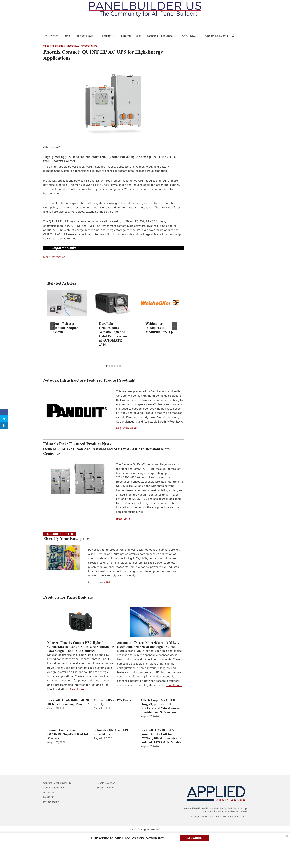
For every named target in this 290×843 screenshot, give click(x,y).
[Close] (287, 836)
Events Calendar (106, 782)
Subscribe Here (105, 787)
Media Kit (48, 796)
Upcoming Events (216, 35)
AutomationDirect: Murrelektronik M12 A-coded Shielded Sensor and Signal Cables (148, 645)
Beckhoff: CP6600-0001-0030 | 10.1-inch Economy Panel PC (68, 702)
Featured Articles (130, 35)
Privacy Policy (51, 801)
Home (66, 35)
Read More (123, 518)
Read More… (78, 689)
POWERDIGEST (190, 35)
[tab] (107, 366)
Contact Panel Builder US (57, 782)
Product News (89, 46)
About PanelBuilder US (55, 787)
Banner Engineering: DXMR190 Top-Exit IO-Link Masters (68, 734)
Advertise (48, 792)
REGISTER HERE (126, 428)
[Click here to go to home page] (50, 35)
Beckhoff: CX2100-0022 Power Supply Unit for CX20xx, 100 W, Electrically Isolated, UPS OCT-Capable (160, 736)
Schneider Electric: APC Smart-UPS (111, 732)
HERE (106, 582)
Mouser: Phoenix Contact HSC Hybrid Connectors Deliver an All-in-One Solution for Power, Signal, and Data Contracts (80, 647)
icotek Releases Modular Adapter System (65, 327)
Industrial (73, 46)
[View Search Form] (233, 36)
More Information (54, 257)
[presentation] (67, 303)
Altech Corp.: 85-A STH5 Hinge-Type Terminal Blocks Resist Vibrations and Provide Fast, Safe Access (161, 706)
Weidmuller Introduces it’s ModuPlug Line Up (159, 327)
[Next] (174, 326)
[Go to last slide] (52, 326)
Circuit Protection (54, 46)
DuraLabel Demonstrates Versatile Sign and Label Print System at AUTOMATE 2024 (113, 334)
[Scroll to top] (283, 833)
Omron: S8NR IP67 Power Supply (113, 702)
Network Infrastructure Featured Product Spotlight (89, 380)
